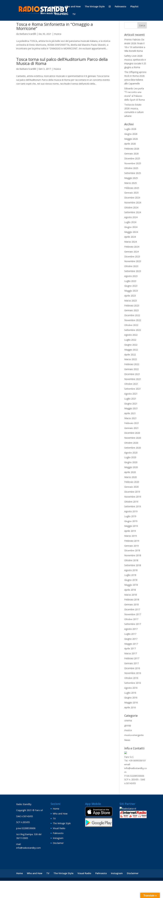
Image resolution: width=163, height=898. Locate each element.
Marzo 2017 (130, 653)
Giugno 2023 (130, 285)
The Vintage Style (95, 6)
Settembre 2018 (132, 565)
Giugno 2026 (130, 133)
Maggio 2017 (131, 643)
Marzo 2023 (130, 300)
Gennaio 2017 (131, 663)
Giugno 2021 (130, 403)
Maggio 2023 (131, 290)
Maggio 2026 (131, 138)
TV (73, 14)
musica (57, 33)
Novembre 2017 (132, 614)
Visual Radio (61, 14)
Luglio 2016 (130, 692)
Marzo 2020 (130, 477)
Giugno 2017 (130, 638)
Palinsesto (120, 6)
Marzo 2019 (130, 535)
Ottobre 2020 (131, 442)
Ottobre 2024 (131, 207)
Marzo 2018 (130, 594)
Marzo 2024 (130, 241)
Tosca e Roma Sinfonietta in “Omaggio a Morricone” (54, 26)
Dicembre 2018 (132, 550)
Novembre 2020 (132, 437)
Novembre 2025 (132, 163)
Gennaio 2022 (131, 369)
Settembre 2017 (132, 624)
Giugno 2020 (130, 462)
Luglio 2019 (130, 516)
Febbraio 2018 (131, 599)
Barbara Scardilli (27, 33)
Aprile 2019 (130, 530)
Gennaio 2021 (131, 428)
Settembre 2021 (132, 388)
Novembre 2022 (132, 320)
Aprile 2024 (130, 236)
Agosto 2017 (131, 628)
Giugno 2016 (130, 697)
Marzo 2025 (130, 182)
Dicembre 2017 (132, 609)
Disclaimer (58, 843)
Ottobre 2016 (131, 677)
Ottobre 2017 (131, 619)
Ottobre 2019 (131, 501)
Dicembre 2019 (132, 491)
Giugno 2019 (130, 521)
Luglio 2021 (130, 398)
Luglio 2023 (130, 281)
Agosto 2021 (131, 393)
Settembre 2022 (132, 330)
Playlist (134, 6)
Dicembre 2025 (132, 158)
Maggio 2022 (131, 349)
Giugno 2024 (130, 227)
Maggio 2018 (131, 584)
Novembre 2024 (132, 202)
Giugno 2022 (130, 344)
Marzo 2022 (130, 359)
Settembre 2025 (132, 173)
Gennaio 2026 (131, 153)
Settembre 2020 (132, 447)
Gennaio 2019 (131, 545)
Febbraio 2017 (131, 658)
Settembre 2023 (132, 271)
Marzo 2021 (130, 418)
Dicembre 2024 (132, 197)
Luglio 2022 (130, 339)
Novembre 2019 (132, 496)
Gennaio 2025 (131, 192)
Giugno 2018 (130, 579)
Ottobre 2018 (131, 560)
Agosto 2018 (131, 570)
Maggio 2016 (131, 702)
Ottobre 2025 (131, 168)
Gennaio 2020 (131, 486)
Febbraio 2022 (131, 364)
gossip (127, 725)
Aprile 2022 (130, 354)
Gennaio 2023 (131, 310)
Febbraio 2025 (131, 187)
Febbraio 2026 (131, 148)
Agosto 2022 (131, 334)
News (127, 740)
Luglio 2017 (130, 633)
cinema (128, 720)
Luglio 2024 (130, 222)
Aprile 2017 (130, 648)
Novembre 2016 (132, 673)
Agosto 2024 (131, 217)
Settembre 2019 (132, 506)
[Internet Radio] (133, 817)
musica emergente (134, 735)
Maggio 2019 (131, 525)
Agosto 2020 (131, 452)
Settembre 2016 (132, 682)
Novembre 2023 (132, 261)
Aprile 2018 (130, 589)
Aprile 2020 (130, 472)
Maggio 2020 (131, 467)
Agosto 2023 (131, 276)
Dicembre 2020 (132, 432)
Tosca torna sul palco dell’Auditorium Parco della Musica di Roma (62, 61)
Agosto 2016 (131, 687)
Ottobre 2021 (131, 383)
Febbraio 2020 (131, 481)
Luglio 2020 (130, 457)
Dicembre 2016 (132, 668)
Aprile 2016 (130, 707)
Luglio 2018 (130, 574)
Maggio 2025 (131, 178)
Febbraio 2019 (131, 540)
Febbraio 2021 (131, 423)
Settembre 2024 (132, 212)
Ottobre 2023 (131, 266)
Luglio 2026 (130, 129)
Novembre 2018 (132, 555)
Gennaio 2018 (131, 604)
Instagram (58, 838)
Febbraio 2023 (131, 305)
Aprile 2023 (130, 295)
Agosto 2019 (131, 511)
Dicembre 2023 (132, 256)
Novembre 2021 (132, 379)
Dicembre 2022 (132, 315)
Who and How (73, 6)
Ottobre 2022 (131, 325)
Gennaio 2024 (131, 251)
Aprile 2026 (130, 143)
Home (58, 6)
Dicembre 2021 (132, 374)
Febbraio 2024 (131, 246)
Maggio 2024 (131, 231)
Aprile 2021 (130, 413)
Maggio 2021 (131, 408)
